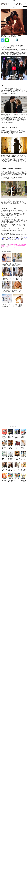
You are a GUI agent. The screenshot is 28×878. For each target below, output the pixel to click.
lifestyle (16, 244)
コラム (19, 244)
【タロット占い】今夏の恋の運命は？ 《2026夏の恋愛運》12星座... (6, 264)
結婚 (6, 246)
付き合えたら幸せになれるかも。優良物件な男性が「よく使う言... (17, 305)
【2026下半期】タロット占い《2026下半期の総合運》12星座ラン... (16, 264)
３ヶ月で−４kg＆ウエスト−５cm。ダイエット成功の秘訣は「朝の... (7, 305)
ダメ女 (21, 244)
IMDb (11, 242)
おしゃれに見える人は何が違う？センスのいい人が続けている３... (6, 291)
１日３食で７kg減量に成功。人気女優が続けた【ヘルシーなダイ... (16, 291)
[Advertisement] (14, 366)
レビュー (15, 245)
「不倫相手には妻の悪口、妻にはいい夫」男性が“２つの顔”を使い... (17, 278)
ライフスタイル (10, 245)
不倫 (18, 245)
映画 (22, 245)
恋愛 (20, 245)
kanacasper (12, 244)
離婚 (7, 246)
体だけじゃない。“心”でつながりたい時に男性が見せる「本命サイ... (7, 278)
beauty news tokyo (12, 247)
